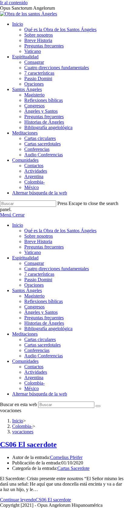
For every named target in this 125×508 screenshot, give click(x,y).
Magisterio (34, 295)
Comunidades (25, 361)
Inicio (17, 225)
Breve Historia (38, 241)
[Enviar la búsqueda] (98, 406)
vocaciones (22, 431)
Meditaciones (25, 334)
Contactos (33, 366)
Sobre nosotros (38, 236)
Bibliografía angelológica (48, 328)
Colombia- (34, 383)
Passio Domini (38, 279)
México (31, 388)
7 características (39, 274)
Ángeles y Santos (41, 312)
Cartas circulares (40, 339)
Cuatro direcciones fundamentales (56, 268)
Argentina (33, 377)
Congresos (34, 306)
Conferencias (36, 350)
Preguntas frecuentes (44, 246)
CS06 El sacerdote (28, 444)
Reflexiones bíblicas (43, 301)
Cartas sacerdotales (42, 344)
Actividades (35, 372)
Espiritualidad (25, 257)
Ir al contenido (14, 2)
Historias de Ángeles (44, 323)
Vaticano (32, 252)
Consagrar (34, 263)
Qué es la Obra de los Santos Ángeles (60, 230)
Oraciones (34, 285)
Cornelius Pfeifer (66, 457)
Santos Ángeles (27, 290)
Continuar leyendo (35, 499)
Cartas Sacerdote (73, 468)
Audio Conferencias (43, 355)
